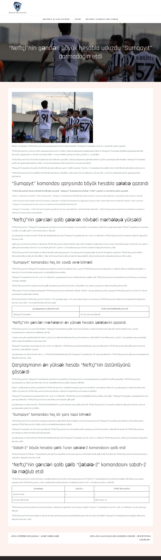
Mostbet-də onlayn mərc (56, 19)
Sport (78, 19)
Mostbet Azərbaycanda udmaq (102, 19)
